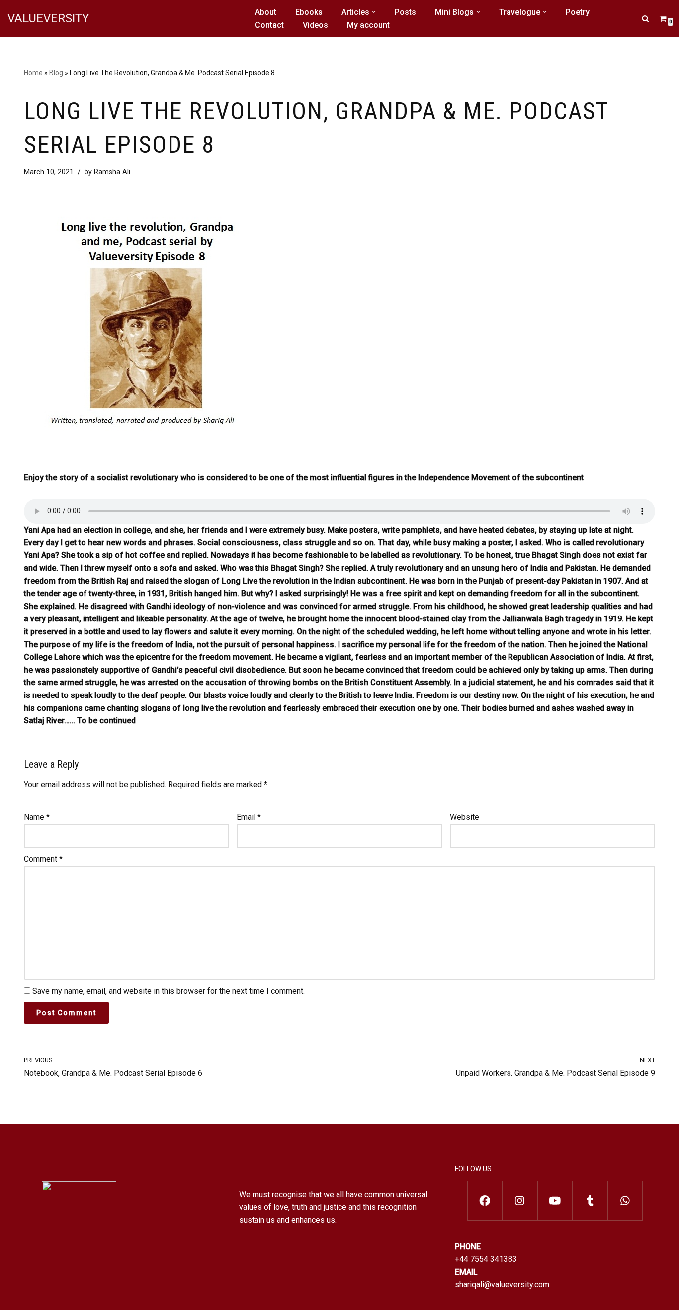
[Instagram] (520, 1201)
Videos (315, 25)
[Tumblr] (590, 1201)
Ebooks (309, 12)
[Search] (645, 18)
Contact (269, 25)
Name (37, 817)
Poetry (578, 12)
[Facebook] (485, 1201)
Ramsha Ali (112, 172)
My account (368, 25)
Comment (43, 859)
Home (33, 73)
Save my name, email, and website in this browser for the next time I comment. (168, 991)
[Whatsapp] (625, 1201)
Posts (405, 12)
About (265, 12)
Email (249, 817)
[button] (374, 12)
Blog (56, 73)
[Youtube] (555, 1201)
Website (464, 817)
